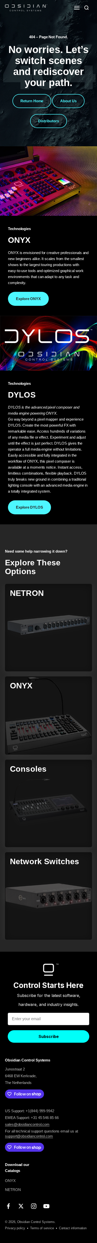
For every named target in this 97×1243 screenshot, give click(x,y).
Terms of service (42, 1228)
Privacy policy (15, 1228)
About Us (68, 101)
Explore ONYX (28, 299)
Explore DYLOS (29, 507)
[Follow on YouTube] (46, 1206)
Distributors (48, 121)
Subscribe (49, 1036)
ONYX (10, 1180)
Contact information (73, 1228)
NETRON (13, 1189)
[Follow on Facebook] (8, 1206)
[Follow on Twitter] (21, 1206)
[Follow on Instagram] (33, 1206)
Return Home (31, 101)
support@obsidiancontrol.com (29, 1136)
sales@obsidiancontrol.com (27, 1124)
